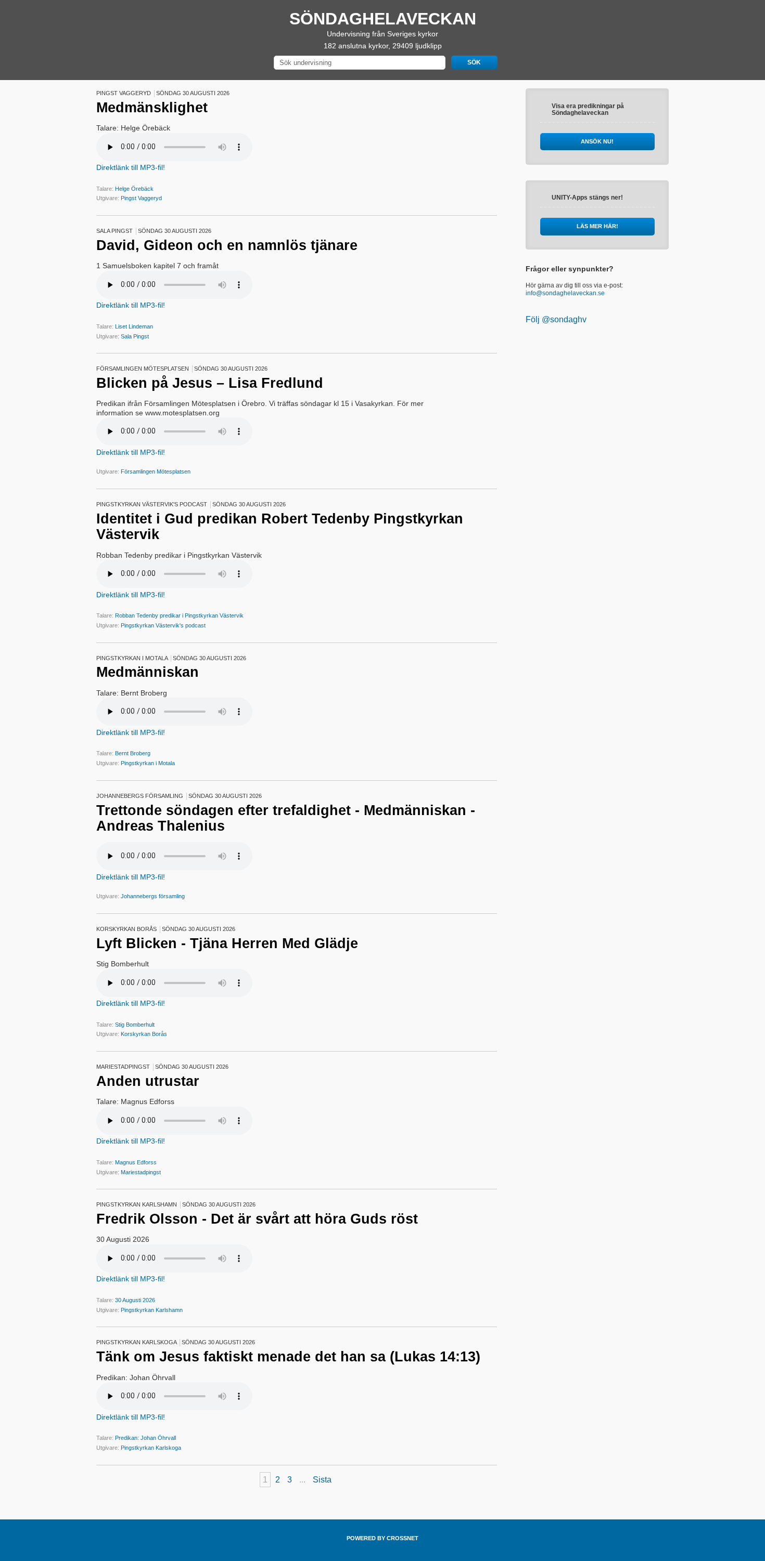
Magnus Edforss (136, 1162)
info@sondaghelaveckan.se (565, 293)
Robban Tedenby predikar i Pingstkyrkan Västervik (179, 615)
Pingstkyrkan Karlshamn (152, 1310)
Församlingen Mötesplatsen (155, 471)
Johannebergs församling (153, 896)
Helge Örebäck (134, 189)
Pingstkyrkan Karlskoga (151, 1448)
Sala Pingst (135, 336)
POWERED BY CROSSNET (382, 1538)
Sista (322, 1479)
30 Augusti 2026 (135, 1300)
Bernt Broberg (132, 753)
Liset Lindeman (134, 326)
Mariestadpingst (141, 1172)
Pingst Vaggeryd (141, 198)
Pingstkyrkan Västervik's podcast (163, 625)
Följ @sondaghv (556, 319)
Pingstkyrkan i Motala (148, 763)
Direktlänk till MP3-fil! (130, 167)
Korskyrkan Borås (144, 1034)
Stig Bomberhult (135, 1024)
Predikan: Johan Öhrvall (145, 1438)
